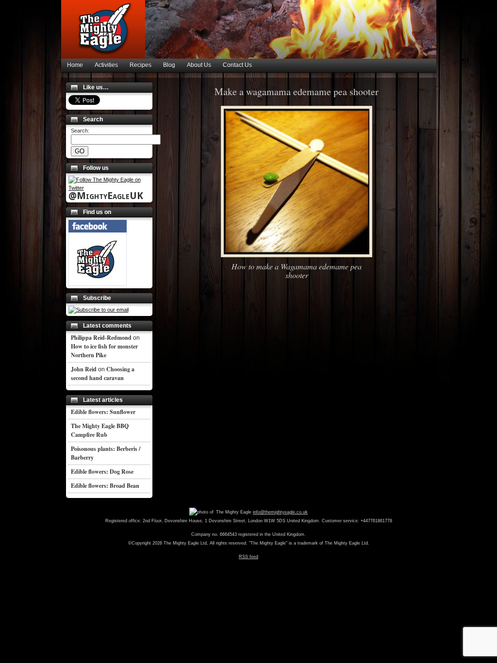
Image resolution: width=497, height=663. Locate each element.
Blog (169, 65)
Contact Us (237, 65)
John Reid (84, 369)
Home (75, 65)
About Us (199, 65)
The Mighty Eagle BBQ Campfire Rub (100, 430)
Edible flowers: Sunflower (103, 412)
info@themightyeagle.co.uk (280, 512)
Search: (80, 130)
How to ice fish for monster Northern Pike (104, 350)
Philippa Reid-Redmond (101, 337)
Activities (106, 65)
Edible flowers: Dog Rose (102, 471)
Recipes (140, 65)
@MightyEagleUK (105, 195)
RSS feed (248, 556)
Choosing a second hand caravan (102, 373)
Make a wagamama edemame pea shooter (297, 91)
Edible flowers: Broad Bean (105, 485)
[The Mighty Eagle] (97, 284)
